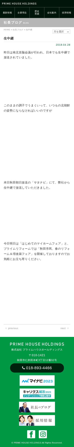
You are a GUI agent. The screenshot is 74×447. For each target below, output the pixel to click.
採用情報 (66, 12)
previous (13, 328)
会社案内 (51, 12)
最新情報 (7, 12)
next (63, 328)
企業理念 (22, 12)
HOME (7, 30)
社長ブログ (18, 30)
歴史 (37, 12)
